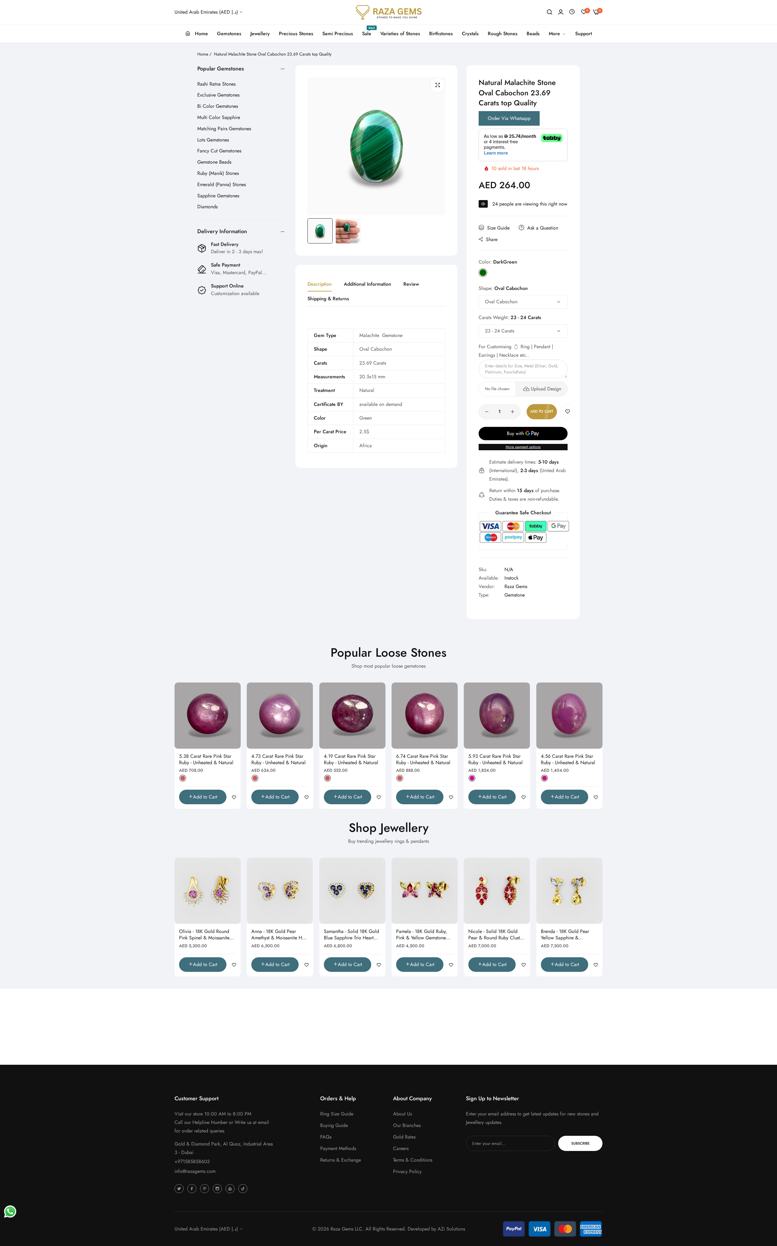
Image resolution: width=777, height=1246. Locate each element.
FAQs (325, 1136)
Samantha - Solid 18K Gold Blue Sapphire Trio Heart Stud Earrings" (351, 934)
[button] (567, 411)
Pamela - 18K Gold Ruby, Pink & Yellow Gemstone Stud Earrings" (421, 934)
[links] (180, 1188)
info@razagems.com (195, 1171)
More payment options (523, 447)
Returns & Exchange (340, 1159)
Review (411, 284)
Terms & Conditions (412, 1159)
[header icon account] (560, 12)
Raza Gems (515, 586)
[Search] (549, 12)
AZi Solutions (451, 1228)
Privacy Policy (407, 1171)
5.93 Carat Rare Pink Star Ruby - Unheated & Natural (495, 759)
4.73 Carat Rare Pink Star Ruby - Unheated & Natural (278, 759)
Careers (401, 1148)
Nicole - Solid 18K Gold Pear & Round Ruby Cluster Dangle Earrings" (496, 934)
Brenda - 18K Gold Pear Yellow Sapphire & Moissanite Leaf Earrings (565, 934)
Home (202, 54)
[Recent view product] (572, 12)
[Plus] (512, 412)
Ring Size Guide (336, 1113)
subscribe (580, 1143)
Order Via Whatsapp (509, 118)
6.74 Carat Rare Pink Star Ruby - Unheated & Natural (423, 759)
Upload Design (546, 388)
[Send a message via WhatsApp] (10, 1211)
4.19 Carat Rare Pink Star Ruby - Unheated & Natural (351, 759)
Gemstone (514, 594)
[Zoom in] (437, 85)
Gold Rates (404, 1136)
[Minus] (486, 412)
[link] (557, 33)
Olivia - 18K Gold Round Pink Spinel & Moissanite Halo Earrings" (204, 934)
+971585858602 (192, 1161)
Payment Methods (338, 1148)
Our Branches (407, 1125)
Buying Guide (334, 1125)
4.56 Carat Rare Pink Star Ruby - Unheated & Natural (568, 759)
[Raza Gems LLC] (388, 12)
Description (319, 284)
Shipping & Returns (328, 298)
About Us (402, 1113)
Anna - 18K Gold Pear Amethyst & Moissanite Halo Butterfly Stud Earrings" (279, 934)
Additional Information (367, 284)
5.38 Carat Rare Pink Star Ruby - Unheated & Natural (206, 759)
